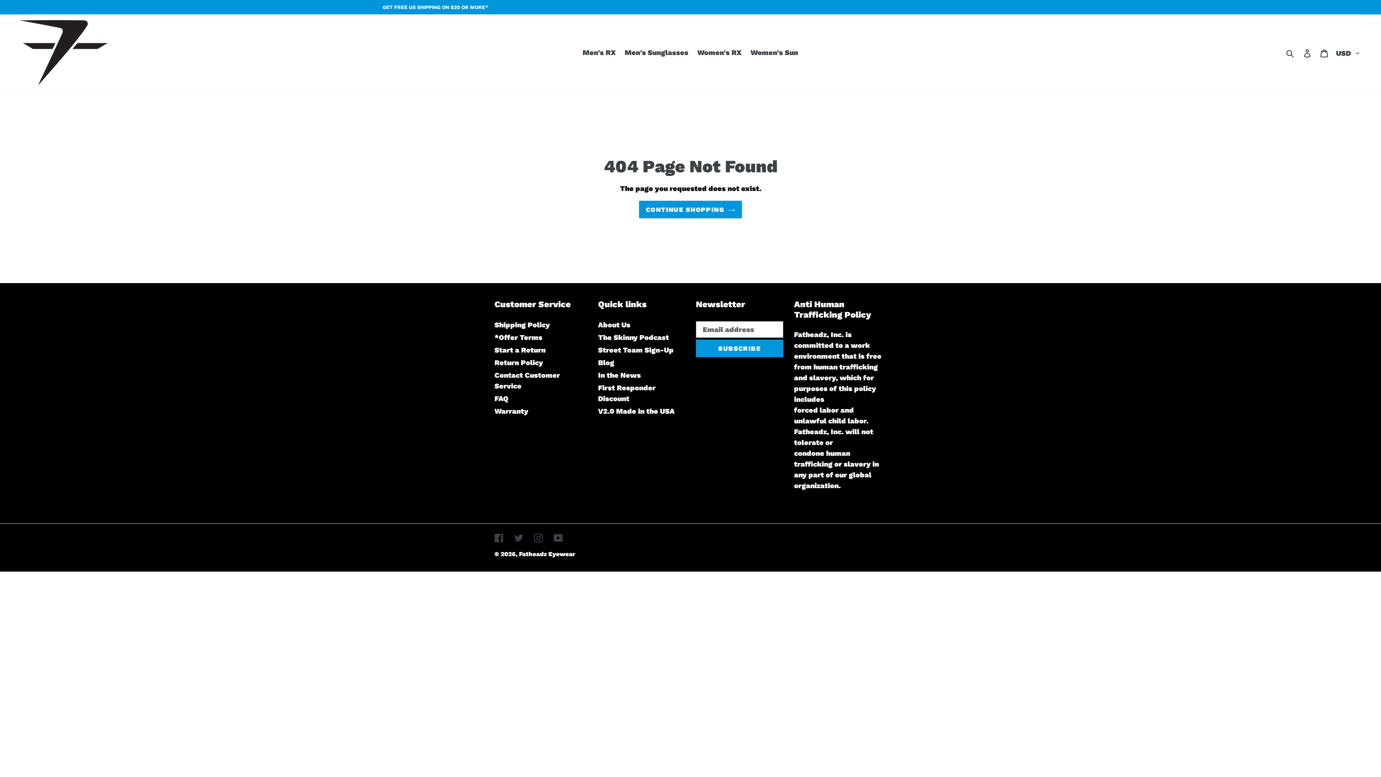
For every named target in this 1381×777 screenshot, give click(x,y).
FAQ (501, 398)
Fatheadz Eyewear (547, 554)
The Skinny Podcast (633, 337)
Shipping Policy (522, 325)
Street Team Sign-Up (636, 350)
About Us (614, 325)
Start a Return (520, 350)
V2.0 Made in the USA (636, 411)
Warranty (511, 411)
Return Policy (518, 362)
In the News (619, 375)
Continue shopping (685, 209)
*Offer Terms (518, 337)
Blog (606, 362)
